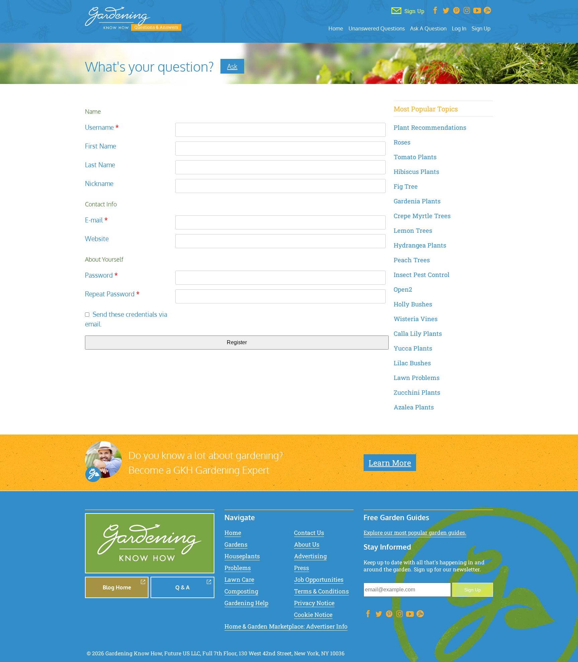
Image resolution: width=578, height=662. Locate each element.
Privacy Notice (314, 603)
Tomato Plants (415, 157)
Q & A (182, 587)
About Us (306, 544)
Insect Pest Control (422, 275)
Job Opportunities (319, 579)
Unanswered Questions (377, 28)
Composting (241, 591)
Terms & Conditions (321, 591)
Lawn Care (239, 579)
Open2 (403, 289)
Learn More (390, 463)
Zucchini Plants (417, 392)
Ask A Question (428, 28)
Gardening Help (246, 603)
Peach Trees (412, 260)
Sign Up (481, 28)
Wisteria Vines (416, 319)
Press (301, 568)
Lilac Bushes (412, 363)
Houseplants (242, 556)
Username (102, 127)
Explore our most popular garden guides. (415, 532)
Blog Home (117, 587)
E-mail (96, 220)
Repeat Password (112, 294)
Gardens (236, 544)
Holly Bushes (413, 304)
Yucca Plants (413, 348)
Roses (402, 142)
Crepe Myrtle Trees (422, 216)
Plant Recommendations (430, 127)
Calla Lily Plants (418, 333)
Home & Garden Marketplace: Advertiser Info (286, 626)
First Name (100, 146)
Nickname (99, 183)
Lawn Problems (417, 378)
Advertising (310, 556)
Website (97, 238)
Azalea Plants (414, 407)
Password (101, 275)
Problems (237, 568)
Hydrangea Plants (420, 245)
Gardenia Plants (417, 201)
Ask (232, 66)
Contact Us (309, 533)
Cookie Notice (313, 615)
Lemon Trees (413, 230)
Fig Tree (406, 186)
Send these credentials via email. (126, 319)
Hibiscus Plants (416, 172)
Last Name (100, 165)
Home (335, 28)
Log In (459, 28)
